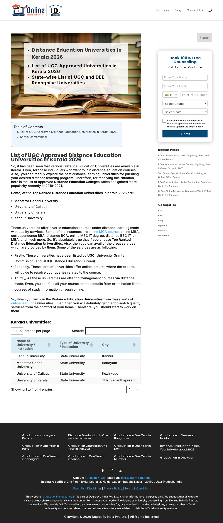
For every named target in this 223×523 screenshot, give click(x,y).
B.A (160, 210)
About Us (78, 488)
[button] (48, 344)
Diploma (162, 225)
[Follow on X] (120, 470)
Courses (162, 10)
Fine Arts (162, 230)
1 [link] (129, 389)
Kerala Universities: (33, 137)
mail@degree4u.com (135, 477)
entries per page (37, 331)
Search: (78, 331)
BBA (160, 215)
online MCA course (104, 232)
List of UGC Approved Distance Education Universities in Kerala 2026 (69, 132)
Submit (185, 134)
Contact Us (195, 10)
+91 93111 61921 (95, 477)
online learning (22, 303)
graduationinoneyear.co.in (59, 496)
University (163, 235)
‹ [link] (122, 389)
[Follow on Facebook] (102, 470)
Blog (177, 10)
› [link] (137, 389)
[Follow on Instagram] (111, 470)
